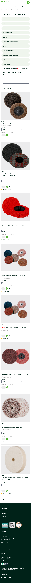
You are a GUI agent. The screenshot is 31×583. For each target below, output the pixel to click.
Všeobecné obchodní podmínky (8, 558)
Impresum (3, 516)
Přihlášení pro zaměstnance (7, 519)
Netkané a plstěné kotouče (9, 11)
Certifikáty (3, 518)
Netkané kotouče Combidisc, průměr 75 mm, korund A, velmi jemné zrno (15, 375)
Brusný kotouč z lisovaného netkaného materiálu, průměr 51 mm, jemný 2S (14, 174)
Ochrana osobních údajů (6, 557)
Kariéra (3, 515)
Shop (2, 9)
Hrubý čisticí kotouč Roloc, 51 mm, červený (12, 225)
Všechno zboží (4, 542)
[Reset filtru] (28, 19)
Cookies (3, 560)
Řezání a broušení (9, 9)
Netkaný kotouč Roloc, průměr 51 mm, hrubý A (14, 124)
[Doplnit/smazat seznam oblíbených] (10, 135)
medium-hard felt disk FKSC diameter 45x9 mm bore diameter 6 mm (15, 478)
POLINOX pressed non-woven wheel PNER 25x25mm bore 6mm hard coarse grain (12, 426)
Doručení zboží (4, 536)
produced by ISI (11, 569)
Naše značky (4, 513)
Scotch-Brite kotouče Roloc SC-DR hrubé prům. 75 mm (14, 276)
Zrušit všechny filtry (23, 68)
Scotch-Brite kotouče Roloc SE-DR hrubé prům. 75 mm (14, 328)
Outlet (2, 535)
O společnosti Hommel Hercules (8, 512)
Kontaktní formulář (5, 549)
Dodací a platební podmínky (7, 538)
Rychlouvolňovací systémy (21, 9)
